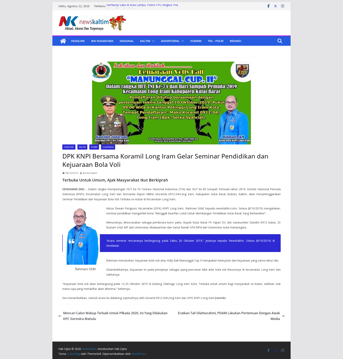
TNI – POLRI (216, 41)
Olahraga (108, 147)
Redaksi (235, 41)
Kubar (94, 147)
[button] (152, 41)
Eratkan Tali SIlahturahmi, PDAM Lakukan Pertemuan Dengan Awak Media (229, 316)
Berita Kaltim (90, 173)
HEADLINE (78, 41)
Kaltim (145, 41)
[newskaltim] (63, 41)
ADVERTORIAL (170, 41)
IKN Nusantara (102, 41)
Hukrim (195, 41)
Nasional (127, 41)
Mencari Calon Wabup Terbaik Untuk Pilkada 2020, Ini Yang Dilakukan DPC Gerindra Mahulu (115, 316)
